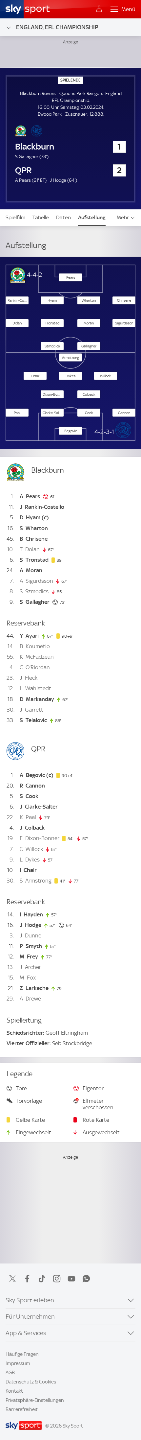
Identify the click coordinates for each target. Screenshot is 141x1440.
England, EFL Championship (57, 27)
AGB (10, 1373)
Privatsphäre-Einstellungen (35, 1400)
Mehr (123, 217)
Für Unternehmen (30, 1316)
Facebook (27, 1279)
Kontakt (14, 1391)
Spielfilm (15, 217)
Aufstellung (92, 217)
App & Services (26, 1333)
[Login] (99, 9)
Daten (63, 217)
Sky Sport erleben (30, 1300)
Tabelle (40, 217)
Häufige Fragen (22, 1354)
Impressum (18, 1363)
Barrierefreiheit (22, 1409)
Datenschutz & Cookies (31, 1382)
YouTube (71, 1279)
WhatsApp (86, 1279)
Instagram (57, 1279)
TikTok (42, 1279)
